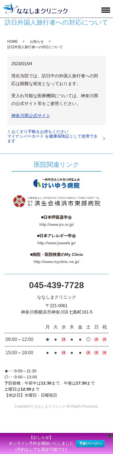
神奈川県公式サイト (30, 115)
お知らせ (37, 42)
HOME (12, 42)
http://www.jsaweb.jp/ (56, 243)
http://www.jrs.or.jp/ (56, 224)
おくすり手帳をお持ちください (40, 131)
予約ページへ (90, 443)
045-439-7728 (56, 285)
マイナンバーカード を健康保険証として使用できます (52, 138)
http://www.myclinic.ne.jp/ (56, 261)
